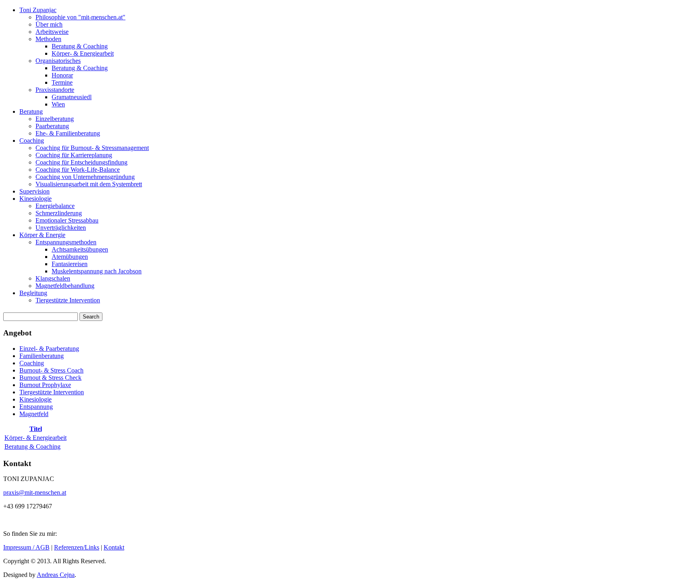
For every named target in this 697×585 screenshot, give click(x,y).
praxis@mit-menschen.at (34, 492)
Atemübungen (70, 256)
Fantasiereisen (70, 263)
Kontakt (114, 547)
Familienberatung (41, 355)
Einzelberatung (54, 118)
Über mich (49, 24)
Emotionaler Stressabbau (66, 220)
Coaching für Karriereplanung (73, 155)
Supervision (34, 191)
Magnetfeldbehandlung (64, 285)
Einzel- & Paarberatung (49, 348)
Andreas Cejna (56, 574)
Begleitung (33, 292)
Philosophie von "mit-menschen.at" (80, 17)
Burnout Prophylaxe (45, 384)
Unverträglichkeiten (60, 227)
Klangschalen (52, 278)
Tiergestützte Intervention (67, 300)
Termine (62, 82)
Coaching (31, 140)
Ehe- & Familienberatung (67, 133)
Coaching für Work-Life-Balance (77, 169)
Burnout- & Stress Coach (51, 370)
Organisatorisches (58, 60)
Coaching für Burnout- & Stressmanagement (92, 147)
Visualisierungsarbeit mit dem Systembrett (88, 184)
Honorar (62, 75)
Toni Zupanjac (37, 9)
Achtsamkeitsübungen (80, 249)
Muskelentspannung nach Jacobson (97, 271)
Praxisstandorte (54, 89)
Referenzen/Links (76, 547)
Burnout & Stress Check (50, 377)
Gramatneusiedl (72, 97)
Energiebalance (55, 205)
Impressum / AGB (26, 547)
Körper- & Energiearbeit (83, 53)
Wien (58, 104)
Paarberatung (52, 126)
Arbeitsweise (52, 31)
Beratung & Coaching (80, 46)
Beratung (31, 111)
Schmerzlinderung (58, 213)
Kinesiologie (35, 198)
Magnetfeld (33, 413)
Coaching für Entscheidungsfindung (81, 162)
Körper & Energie (42, 234)
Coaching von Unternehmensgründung (85, 176)
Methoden (48, 38)
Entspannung (36, 406)
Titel (35, 428)
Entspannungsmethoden (65, 242)
